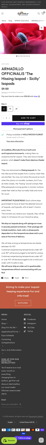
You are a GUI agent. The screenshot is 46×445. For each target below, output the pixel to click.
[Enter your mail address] (20, 404)
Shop (10, 21)
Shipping (4, 92)
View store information (15, 141)
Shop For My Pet (8, 327)
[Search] (39, 13)
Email (3, 400)
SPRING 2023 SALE (22, 21)
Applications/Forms (9, 331)
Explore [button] (23, 303)
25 (16, 109)
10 (10, 109)
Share (6, 278)
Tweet (17, 278)
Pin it (26, 278)
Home (4, 21)
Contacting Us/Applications (8, 341)
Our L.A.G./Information (11, 350)
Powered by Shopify (36, 416)
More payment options (23, 129)
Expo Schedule (7, 335)
